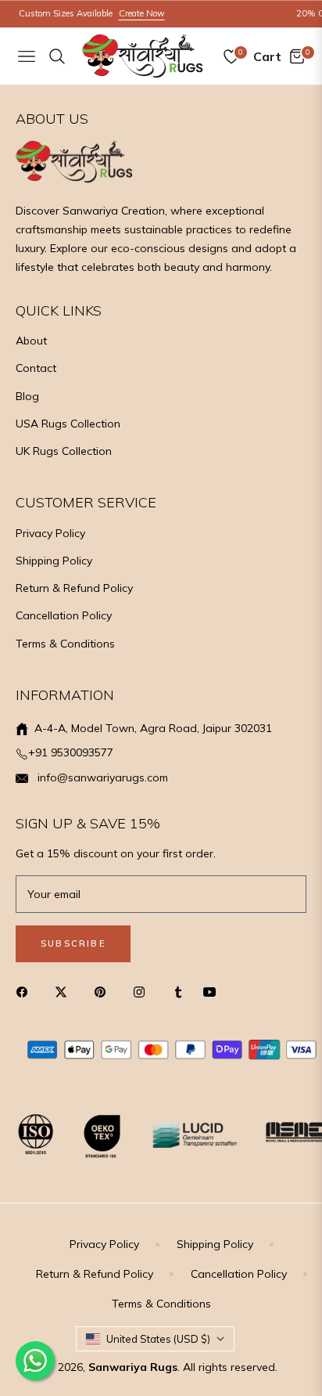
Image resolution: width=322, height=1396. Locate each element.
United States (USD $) (158, 1339)
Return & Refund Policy (74, 588)
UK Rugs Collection (64, 451)
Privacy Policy (50, 533)
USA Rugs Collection (68, 424)
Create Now (133, 13)
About (31, 341)
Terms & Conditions (65, 644)
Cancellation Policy (64, 615)
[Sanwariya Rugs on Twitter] (65, 991)
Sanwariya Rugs (132, 1367)
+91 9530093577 (70, 752)
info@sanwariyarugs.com (101, 777)
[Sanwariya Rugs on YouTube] (213, 991)
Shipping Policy (54, 561)
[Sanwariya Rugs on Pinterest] (104, 991)
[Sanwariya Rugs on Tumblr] (178, 991)
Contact (36, 368)
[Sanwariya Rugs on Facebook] (26, 991)
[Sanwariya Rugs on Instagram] (143, 991)
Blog (27, 396)
